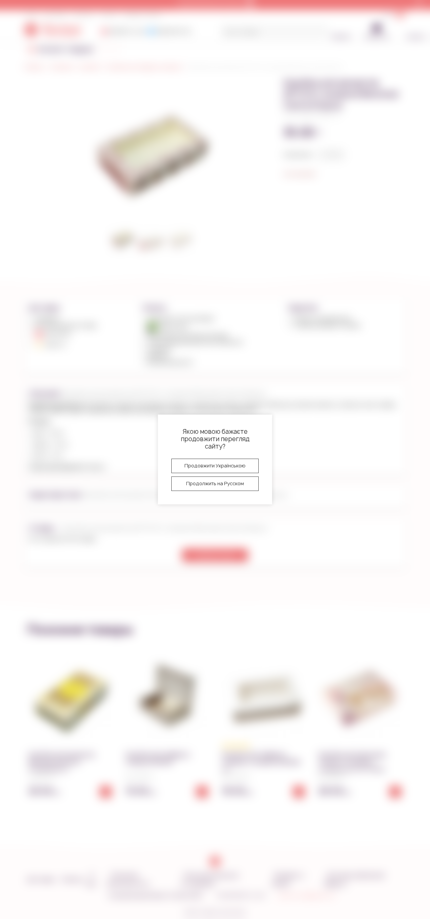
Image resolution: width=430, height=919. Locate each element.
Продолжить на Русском (215, 483)
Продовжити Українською (215, 465)
